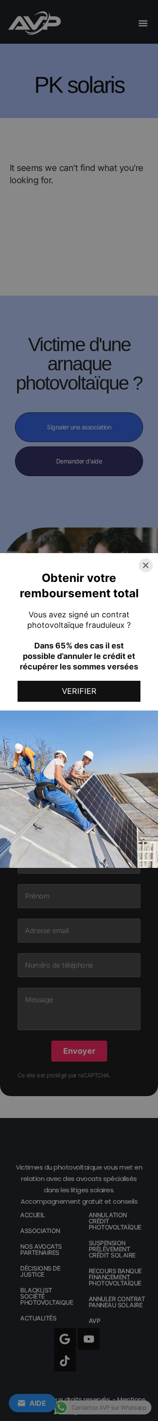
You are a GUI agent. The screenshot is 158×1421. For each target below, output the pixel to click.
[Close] (146, 565)
